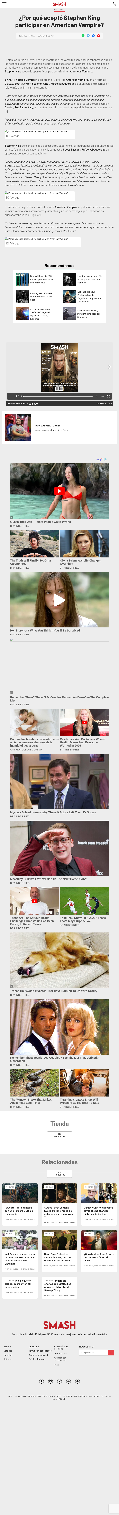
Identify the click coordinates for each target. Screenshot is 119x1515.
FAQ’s (56, 1364)
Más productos (59, 1135)
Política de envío (37, 1359)
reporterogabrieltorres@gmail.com (52, 429)
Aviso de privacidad (38, 1354)
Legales (34, 1346)
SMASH (7, 1346)
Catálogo (8, 1350)
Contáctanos (60, 1353)
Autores (7, 1359)
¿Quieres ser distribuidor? (60, 1359)
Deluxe (9, 83)
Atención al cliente (61, 1348)
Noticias (8, 1354)
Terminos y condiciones (40, 1350)
